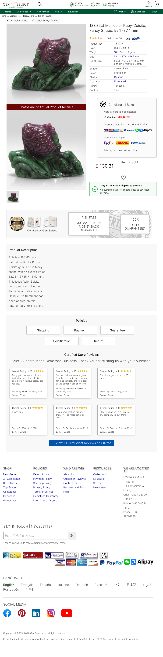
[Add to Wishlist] (123, 177)
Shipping (43, 330)
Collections (99, 474)
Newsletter (99, 487)
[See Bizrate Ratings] (133, 38)
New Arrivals (43, 11)
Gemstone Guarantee (46, 496)
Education (73, 11)
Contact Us (70, 483)
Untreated (120, 81)
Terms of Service (43, 491)
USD (154, 11)
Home (8, 11)
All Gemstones (11, 478)
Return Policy (41, 474)
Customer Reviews (74, 478)
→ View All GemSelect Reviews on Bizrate (81, 443)
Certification (62, 341)
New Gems (9, 474)
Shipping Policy (42, 483)
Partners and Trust (74, 487)
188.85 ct (120, 52)
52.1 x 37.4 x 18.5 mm (126, 56)
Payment (80, 330)
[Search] (40, 4)
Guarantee (117, 330)
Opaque (118, 77)
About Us (68, 474)
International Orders (45, 500)
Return (98, 341)
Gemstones (24, 11)
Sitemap (98, 483)
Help (59, 11)
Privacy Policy (41, 487)
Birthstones (10, 483)
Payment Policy (42, 478)
